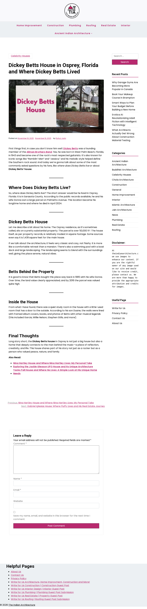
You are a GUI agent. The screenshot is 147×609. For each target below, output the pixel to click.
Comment (20, 443)
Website (18, 501)
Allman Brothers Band (39, 152)
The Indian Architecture (21, 605)
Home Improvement (29, 25)
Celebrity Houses (20, 56)
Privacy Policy (119, 313)
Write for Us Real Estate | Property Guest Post (37, 595)
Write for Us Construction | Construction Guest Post (40, 585)
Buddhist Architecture (124, 169)
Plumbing (75, 25)
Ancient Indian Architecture (72, 33)
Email (17, 490)
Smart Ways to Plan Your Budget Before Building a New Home (123, 106)
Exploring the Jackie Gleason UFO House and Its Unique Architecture (53, 366)
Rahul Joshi (61, 138)
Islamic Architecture (123, 204)
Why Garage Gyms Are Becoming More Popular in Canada (125, 86)
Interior (125, 25)
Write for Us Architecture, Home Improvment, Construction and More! (50, 582)
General (116, 189)
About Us (117, 323)
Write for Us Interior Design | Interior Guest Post (37, 589)
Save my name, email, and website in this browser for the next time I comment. (51, 517)
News (115, 215)
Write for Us (118, 308)
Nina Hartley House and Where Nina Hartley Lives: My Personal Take (52, 363)
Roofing (91, 25)
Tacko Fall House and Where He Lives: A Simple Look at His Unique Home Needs (55, 371)
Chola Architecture (123, 179)
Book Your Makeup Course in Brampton (123, 96)
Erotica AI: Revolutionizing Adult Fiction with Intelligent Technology (124, 120)
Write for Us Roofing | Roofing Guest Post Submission (40, 599)
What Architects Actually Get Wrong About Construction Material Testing (123, 135)
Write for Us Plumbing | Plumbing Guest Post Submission (42, 592)
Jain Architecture (122, 210)
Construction (55, 25)
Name (17, 478)
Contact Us (118, 318)
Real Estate (108, 25)
